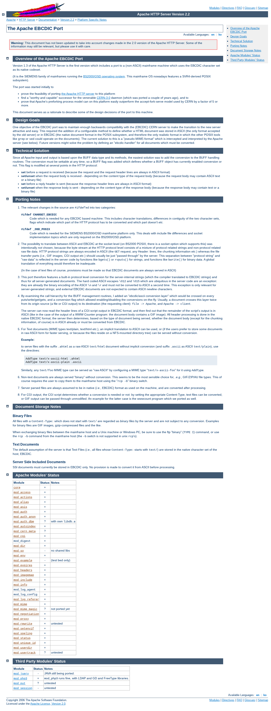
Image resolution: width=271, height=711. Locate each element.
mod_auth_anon (25, 516)
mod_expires (23, 565)
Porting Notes (238, 45)
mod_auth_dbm (24, 521)
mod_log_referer (26, 599)
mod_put (19, 683)
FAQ (239, 8)
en (212, 34)
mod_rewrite (23, 623)
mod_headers (23, 570)
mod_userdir (23, 647)
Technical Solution (241, 41)
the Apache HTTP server (77, 93)
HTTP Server (27, 19)
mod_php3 (20, 678)
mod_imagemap (24, 575)
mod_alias (21, 502)
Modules (214, 8)
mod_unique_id (25, 643)
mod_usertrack (25, 652)
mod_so (19, 550)
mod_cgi (19, 536)
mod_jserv (21, 673)
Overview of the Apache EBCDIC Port (245, 30)
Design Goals (238, 36)
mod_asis (20, 507)
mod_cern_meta (25, 531)
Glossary (250, 8)
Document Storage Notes (245, 50)
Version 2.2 (67, 19)
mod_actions (23, 497)
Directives (228, 8)
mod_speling (23, 633)
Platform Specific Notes (92, 19)
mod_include (23, 580)
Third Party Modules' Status (247, 60)
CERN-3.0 (103, 97)
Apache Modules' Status (245, 55)
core (17, 487)
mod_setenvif (24, 628)
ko (220, 34)
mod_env (19, 555)
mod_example (23, 560)
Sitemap (263, 8)
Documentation (48, 19)
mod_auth (20, 511)
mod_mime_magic (25, 609)
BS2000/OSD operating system (104, 76)
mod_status (22, 638)
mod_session (23, 688)
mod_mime (20, 604)
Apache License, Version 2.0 (47, 703)
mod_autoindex (25, 526)
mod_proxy (21, 618)
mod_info (20, 584)
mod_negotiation (26, 614)
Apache (11, 19)
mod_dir (19, 546)
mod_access (22, 492)
